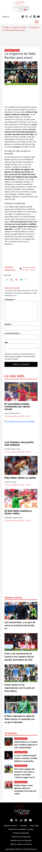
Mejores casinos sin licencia (21, 844)
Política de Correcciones (21, 837)
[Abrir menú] (37, 22)
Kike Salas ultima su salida (20, 477)
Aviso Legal (34, 825)
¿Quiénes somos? (10, 825)
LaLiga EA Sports (19, 27)
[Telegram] (30, 16)
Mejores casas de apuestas (21, 840)
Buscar (6, 17)
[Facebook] (23, 16)
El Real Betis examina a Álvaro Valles (18, 512)
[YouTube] (38, 16)
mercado (16, 147)
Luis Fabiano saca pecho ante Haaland (19, 443)
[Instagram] (26, 16)
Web (6, 342)
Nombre (8, 324)
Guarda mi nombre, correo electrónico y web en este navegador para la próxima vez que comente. (19, 356)
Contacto (23, 825)
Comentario (9, 300)
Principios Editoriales (21, 833)
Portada (5, 27)
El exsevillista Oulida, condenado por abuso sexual (17, 406)
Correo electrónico (12, 333)
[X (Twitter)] (34, 16)
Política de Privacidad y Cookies (21, 829)
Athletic (34, 124)
